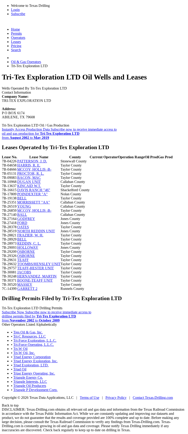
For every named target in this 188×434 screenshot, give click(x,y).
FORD (22, 223)
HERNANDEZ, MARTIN (37, 276)
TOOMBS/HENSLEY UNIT (39, 264)
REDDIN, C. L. (29, 243)
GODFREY (26, 219)
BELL (22, 198)
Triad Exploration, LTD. (31, 365)
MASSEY (24, 284)
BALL (22, 215)
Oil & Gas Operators (26, 62)
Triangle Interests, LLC (30, 382)
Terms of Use (89, 398)
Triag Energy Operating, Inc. (34, 373)
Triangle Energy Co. (28, 377)
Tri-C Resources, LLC (29, 336)
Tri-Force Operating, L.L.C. (33, 345)
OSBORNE (26, 252)
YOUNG (24, 206)
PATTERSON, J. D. (32, 161)
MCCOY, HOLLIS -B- (34, 169)
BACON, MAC (29, 178)
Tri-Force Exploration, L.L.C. (34, 340)
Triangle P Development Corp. (35, 390)
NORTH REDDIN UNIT (36, 231)
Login (15, 10)
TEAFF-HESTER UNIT (35, 268)
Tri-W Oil (20, 349)
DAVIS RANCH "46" (33, 190)
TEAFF (23, 260)
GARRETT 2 (27, 289)
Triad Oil (19, 369)
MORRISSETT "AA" (33, 202)
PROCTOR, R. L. (30, 173)
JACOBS (24, 272)
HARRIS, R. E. (28, 165)
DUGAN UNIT (29, 182)
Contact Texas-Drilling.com (153, 398)
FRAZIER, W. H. (30, 235)
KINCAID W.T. (29, 186)
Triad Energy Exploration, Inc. (35, 361)
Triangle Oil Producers (29, 386)
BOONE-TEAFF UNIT (35, 280)
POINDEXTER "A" (32, 194)
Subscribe (18, 14)
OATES (23, 227)
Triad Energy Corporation (32, 357)
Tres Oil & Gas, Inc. (28, 332)
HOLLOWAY (27, 247)
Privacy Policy (116, 398)
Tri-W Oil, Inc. (24, 353)
